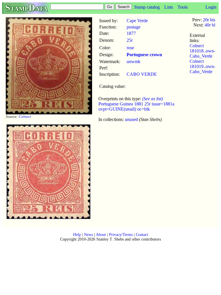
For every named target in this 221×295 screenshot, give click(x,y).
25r (130, 40)
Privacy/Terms (121, 234)
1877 (131, 33)
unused (131, 119)
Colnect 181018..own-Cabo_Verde (202, 50)
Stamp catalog (147, 7)
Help (77, 234)
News (88, 234)
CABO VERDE (142, 74)
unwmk (133, 61)
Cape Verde (137, 20)
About (101, 234)
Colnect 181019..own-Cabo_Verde (202, 66)
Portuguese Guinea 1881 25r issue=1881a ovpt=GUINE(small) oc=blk (136, 106)
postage (133, 26)
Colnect (25, 116)
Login (210, 7)
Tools (183, 7)
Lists (168, 7)
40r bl (210, 24)
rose (130, 47)
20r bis (209, 19)
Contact (142, 234)
